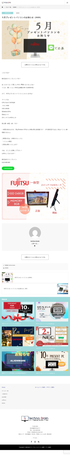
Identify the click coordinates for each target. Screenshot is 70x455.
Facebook (31, 441)
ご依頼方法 (4, 394)
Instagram (34, 441)
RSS (38, 441)
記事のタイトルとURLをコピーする (35, 64)
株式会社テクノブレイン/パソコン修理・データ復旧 (38, 447)
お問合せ (4, 400)
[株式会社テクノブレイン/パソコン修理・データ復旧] (11, 2)
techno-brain (35, 241)
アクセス (35, 437)
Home (3, 387)
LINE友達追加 (8, 168)
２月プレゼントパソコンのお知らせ (45, 348)
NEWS (17, 13)
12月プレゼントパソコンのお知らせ (11, 348)
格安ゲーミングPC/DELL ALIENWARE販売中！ (14, 373)
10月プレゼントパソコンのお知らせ (11, 323)
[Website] (34, 245)
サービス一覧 (5, 391)
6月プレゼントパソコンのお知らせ (45, 323)
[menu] (67, 2)
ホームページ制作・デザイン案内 (44, 387)
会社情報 (4, 397)
